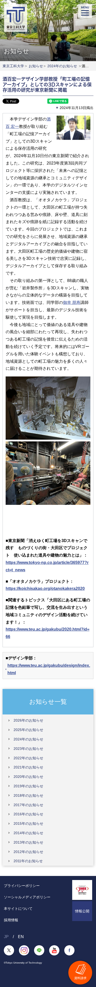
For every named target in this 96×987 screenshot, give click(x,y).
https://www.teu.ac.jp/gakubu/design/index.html (48, 669)
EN (21, 937)
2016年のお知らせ (28, 814)
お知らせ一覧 (48, 701)
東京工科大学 (13, 66)
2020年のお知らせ (28, 777)
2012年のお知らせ (28, 852)
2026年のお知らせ (28, 720)
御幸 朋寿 (71, 302)
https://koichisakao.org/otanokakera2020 (45, 588)
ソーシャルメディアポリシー (27, 897)
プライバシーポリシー (22, 886)
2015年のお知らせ (28, 823)
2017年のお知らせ (28, 805)
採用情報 (11, 920)
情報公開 (82, 911)
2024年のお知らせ (62, 66)
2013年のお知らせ (28, 842)
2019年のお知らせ (28, 786)
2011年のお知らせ (28, 861)
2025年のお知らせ (28, 730)
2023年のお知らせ (28, 749)
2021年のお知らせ (28, 767)
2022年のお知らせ (28, 758)
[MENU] (85, 11)
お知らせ (36, 66)
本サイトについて (18, 909)
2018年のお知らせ (28, 795)
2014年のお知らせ (28, 833)
